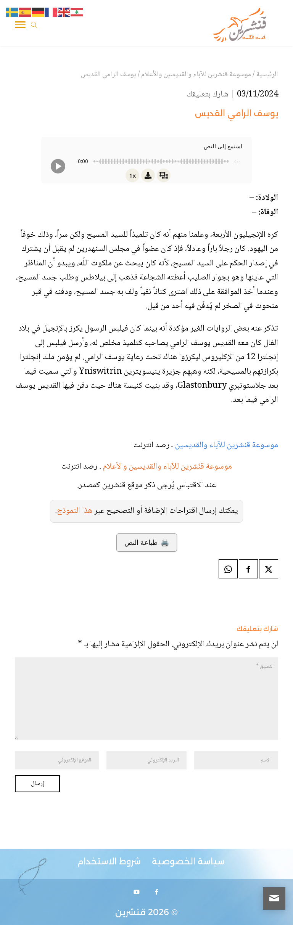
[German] (38, 12)
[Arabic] (77, 12)
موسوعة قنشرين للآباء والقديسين (225, 445)
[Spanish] (25, 12)
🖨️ (146, 542)
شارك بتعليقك (208, 94)
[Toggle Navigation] (20, 26)
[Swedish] (12, 12)
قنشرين (130, 912)
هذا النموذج (74, 511)
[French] (51, 12)
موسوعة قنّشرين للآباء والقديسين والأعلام (167, 466)
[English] (64, 12)
